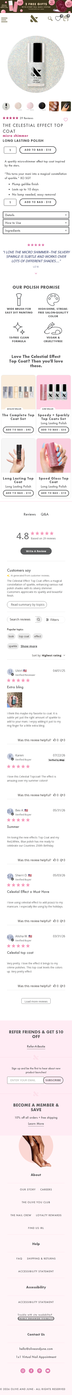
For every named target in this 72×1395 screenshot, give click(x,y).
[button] (36, 1318)
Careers (46, 1189)
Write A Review (36, 551)
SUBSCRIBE (53, 1080)
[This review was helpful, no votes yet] (54, 740)
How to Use (13, 223)
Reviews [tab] (30, 514)
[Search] (50, 18)
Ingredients (12, 230)
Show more (29, 646)
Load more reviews (36, 1001)
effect (37, 636)
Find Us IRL (36, 1228)
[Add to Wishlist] (65, 119)
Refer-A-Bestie (36, 1046)
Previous (3, 107)
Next (68, 107)
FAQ (19, 1258)
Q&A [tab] (45, 514)
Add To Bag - (20, 429)
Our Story (28, 1189)
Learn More (36, 1123)
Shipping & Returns (41, 1258)
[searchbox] (21, 619)
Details (9, 215)
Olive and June (22, 1389)
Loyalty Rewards (49, 1215)
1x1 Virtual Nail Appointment (36, 1357)
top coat (24, 636)
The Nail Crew (21, 1215)
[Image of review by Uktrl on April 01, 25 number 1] (14, 699)
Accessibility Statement (36, 1271)
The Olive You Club (36, 1202)
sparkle (13, 646)
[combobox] (48, 655)
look (11, 636)
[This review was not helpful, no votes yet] (61, 740)
